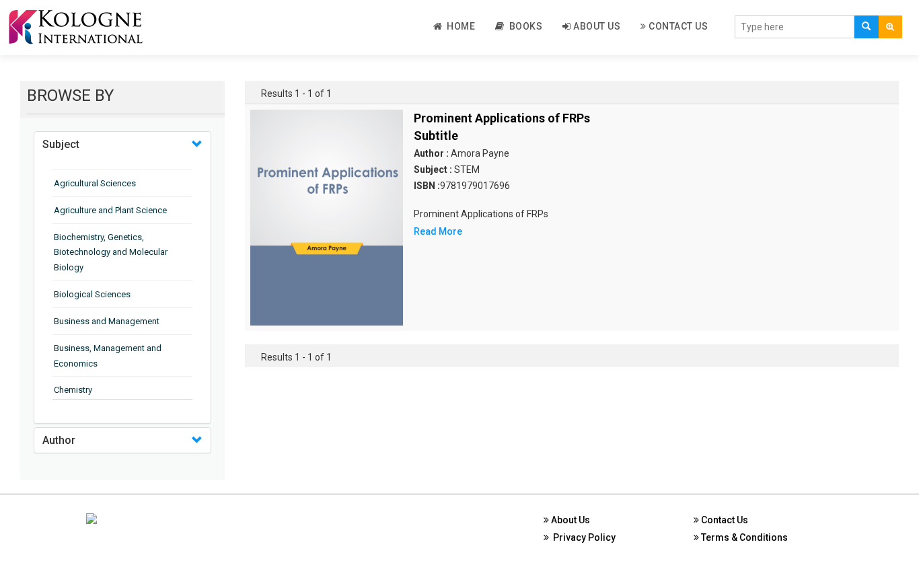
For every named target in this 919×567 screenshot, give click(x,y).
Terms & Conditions (743, 537)
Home (458, 26)
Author (58, 440)
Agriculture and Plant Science (110, 210)
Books (524, 26)
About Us (596, 26)
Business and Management (106, 321)
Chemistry (73, 390)
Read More (438, 231)
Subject (60, 144)
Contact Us (677, 26)
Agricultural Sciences (95, 183)
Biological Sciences (92, 294)
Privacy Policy (582, 537)
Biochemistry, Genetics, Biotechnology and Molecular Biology (111, 252)
